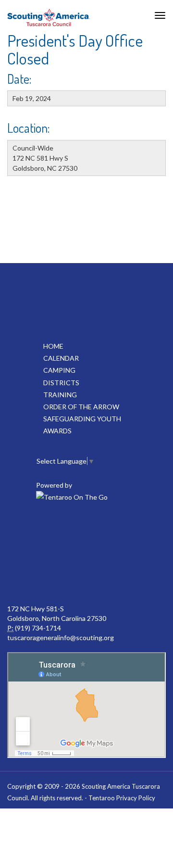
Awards (57, 431)
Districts (61, 383)
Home (53, 346)
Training (60, 395)
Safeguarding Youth (82, 419)
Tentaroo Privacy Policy (121, 798)
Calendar (61, 358)
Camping (59, 370)
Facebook (43, 532)
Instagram (85, 575)
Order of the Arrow (81, 407)
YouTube (128, 532)
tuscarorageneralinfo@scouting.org (60, 637)
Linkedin (85, 532)
